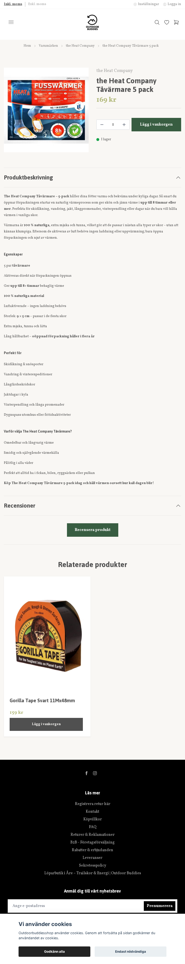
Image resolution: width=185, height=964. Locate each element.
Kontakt (92, 811)
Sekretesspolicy (92, 865)
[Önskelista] (167, 22)
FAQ (92, 827)
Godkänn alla (54, 951)
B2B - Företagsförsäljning (92, 842)
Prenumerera (159, 906)
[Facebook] (86, 773)
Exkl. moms (37, 4)
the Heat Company (80, 46)
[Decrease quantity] (102, 124)
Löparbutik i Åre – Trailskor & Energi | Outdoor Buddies (92, 873)
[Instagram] (95, 773)
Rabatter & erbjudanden (92, 850)
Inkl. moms (13, 4)
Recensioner (19, 505)
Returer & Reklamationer (93, 834)
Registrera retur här (92, 804)
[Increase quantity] (124, 124)
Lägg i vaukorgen (46, 724)
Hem (27, 46)
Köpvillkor (92, 819)
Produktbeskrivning (28, 177)
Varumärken (48, 46)
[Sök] (157, 22)
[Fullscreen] (46, 110)
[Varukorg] (176, 22)
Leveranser (92, 858)
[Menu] (11, 22)
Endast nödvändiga (130, 951)
